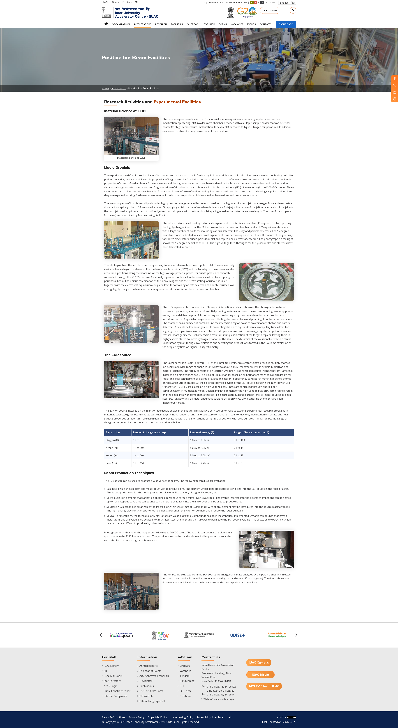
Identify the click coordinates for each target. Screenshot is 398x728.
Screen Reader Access (236, 2)
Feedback (127, 2)
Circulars (185, 665)
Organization (121, 24)
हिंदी (293, 3)
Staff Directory (112, 681)
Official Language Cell (152, 701)
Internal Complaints (115, 696)
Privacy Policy (136, 717)
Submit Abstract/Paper (117, 691)
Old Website (146, 696)
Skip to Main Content (213, 2)
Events (251, 24)
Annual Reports (148, 665)
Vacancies (237, 24)
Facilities (177, 24)
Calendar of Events (150, 671)
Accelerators (142, 24)
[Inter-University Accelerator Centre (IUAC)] (132, 12)
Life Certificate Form (151, 691)
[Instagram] (394, 92)
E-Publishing (187, 681)
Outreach (193, 24)
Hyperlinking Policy (182, 717)
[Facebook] (394, 78)
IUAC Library (111, 665)
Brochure (185, 696)
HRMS (273, 10)
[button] (296, 635)
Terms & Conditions (113, 717)
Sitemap (115, 2)
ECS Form (185, 691)
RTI (136, 2)
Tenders (185, 676)
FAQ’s (106, 2)
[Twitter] (394, 85)
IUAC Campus (259, 662)
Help (229, 717)
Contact (265, 24)
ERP (265, 10)
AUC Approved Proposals (154, 676)
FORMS (223, 24)
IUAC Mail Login (113, 676)
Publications (146, 686)
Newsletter (145, 681)
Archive (218, 717)
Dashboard (286, 24)
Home (106, 25)
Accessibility (204, 717)
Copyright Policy (157, 717)
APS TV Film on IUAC (264, 686)
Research (161, 24)
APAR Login (110, 686)
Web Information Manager (219, 699)
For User (209, 24)
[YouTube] (394, 98)
